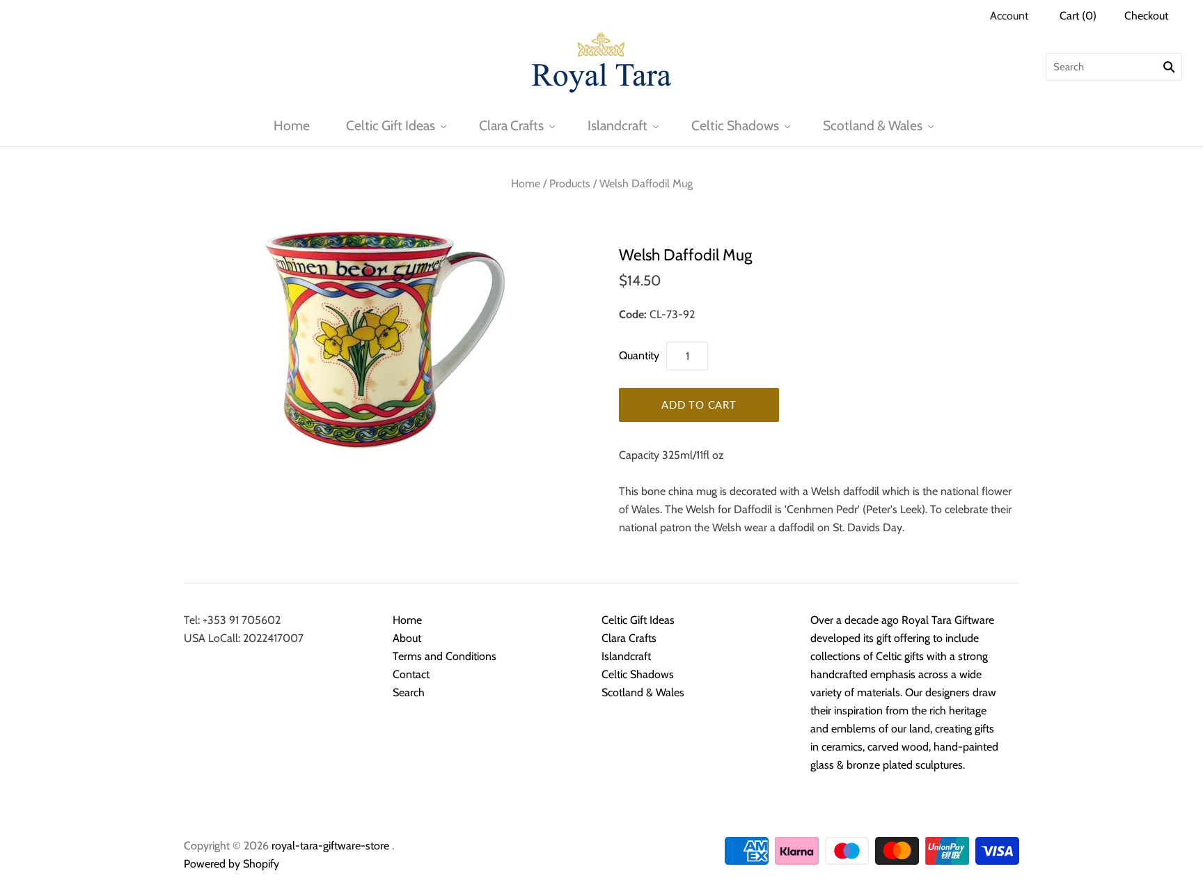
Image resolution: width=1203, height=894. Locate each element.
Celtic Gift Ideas (390, 125)
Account (1009, 15)
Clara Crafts (511, 125)
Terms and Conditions (444, 656)
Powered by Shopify (231, 863)
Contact (411, 674)
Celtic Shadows (735, 125)
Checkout (1146, 15)
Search (409, 692)
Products (569, 183)
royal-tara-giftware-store (330, 845)
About (407, 638)
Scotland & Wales (872, 125)
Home (292, 125)
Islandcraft (617, 125)
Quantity (639, 355)
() (1078, 15)
